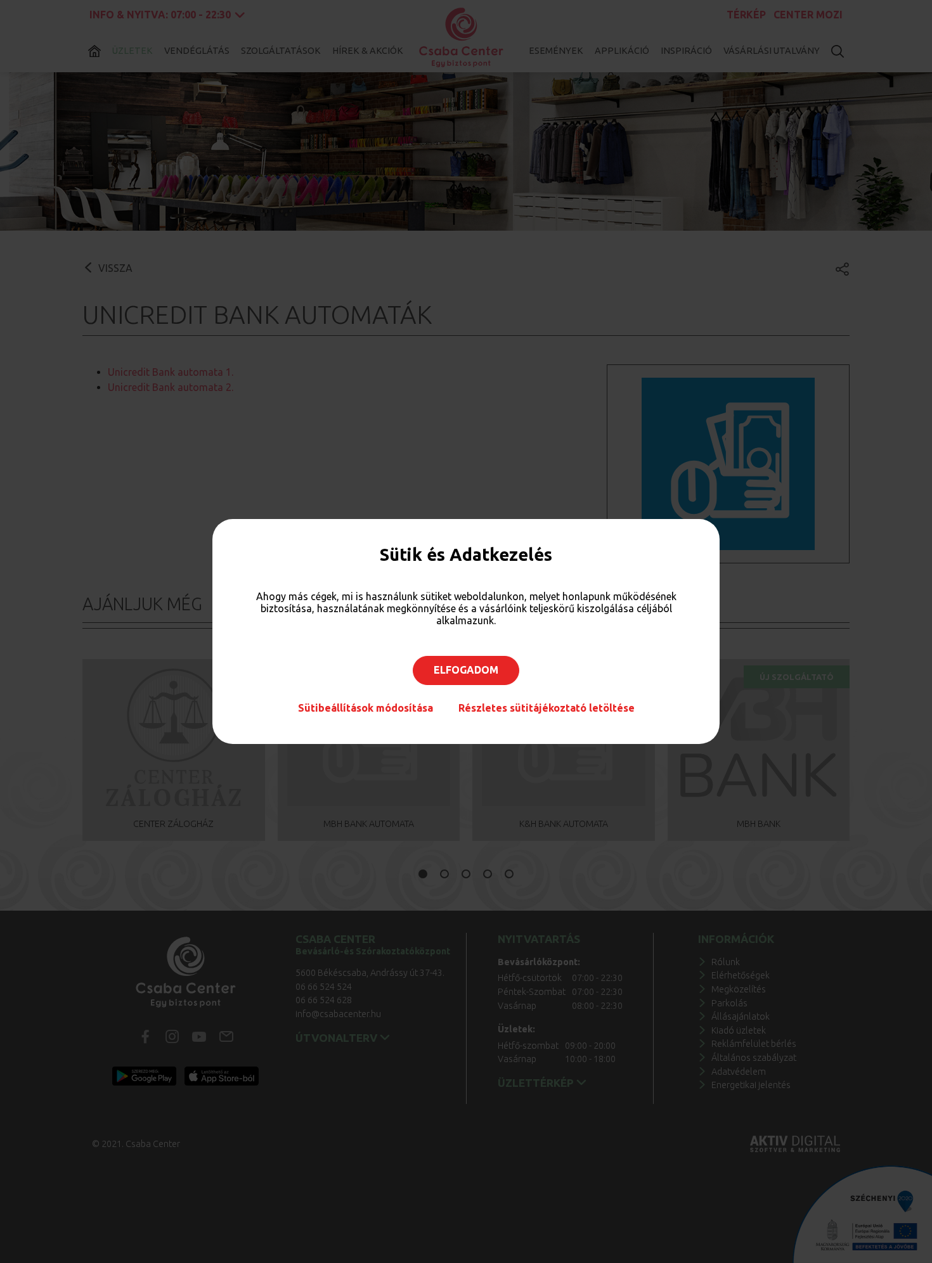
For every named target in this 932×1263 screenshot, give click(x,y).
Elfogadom (466, 670)
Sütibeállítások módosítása (365, 708)
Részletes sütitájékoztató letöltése (546, 708)
